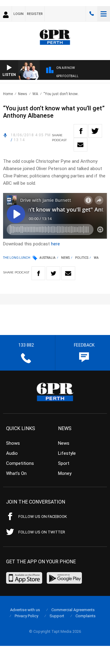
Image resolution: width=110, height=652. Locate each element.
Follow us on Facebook (42, 516)
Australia (47, 257)
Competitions (20, 463)
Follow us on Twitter (41, 532)
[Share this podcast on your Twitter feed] (95, 131)
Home (8, 94)
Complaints (85, 616)
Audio (12, 453)
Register (35, 14)
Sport (63, 463)
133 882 (91, 13)
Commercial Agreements (73, 609)
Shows (13, 443)
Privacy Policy (26, 616)
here (55, 244)
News (22, 94)
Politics (81, 257)
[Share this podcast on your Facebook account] (80, 131)
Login (18, 14)
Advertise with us (25, 609)
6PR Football (67, 76)
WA (35, 94)
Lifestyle (67, 453)
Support (57, 616)
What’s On (16, 473)
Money (65, 473)
